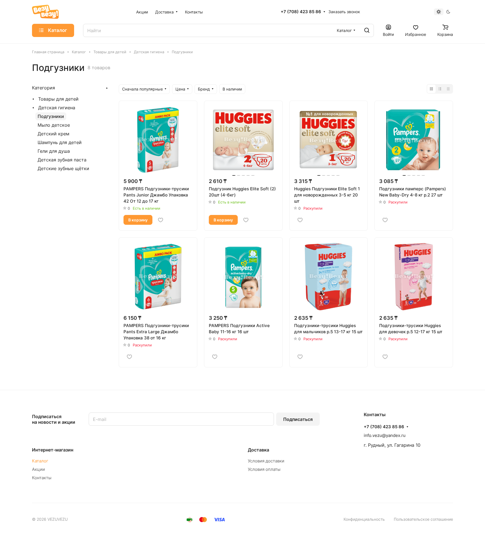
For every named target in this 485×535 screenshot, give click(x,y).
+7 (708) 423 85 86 (301, 11)
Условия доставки (266, 461)
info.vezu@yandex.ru (385, 435)
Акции (38, 469)
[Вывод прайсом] (448, 89)
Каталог (40, 461)
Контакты (41, 477)
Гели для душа (54, 151)
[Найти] (367, 30)
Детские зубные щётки (63, 168)
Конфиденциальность (364, 519)
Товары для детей (58, 99)
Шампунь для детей (60, 142)
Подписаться (298, 419)
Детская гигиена (56, 107)
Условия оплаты (264, 469)
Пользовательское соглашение (423, 519)
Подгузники (51, 116)
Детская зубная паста (62, 160)
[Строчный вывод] (440, 89)
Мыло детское (54, 125)
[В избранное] (160, 220)
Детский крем (53, 133)
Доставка (258, 450)
